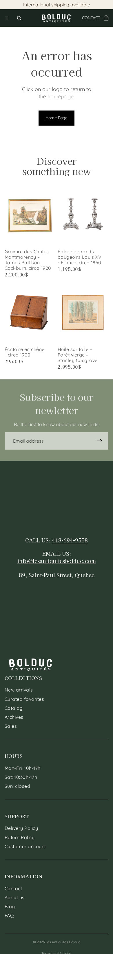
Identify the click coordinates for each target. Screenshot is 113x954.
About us (15, 897)
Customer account (25, 846)
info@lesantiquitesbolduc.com (56, 560)
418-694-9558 (70, 540)
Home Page (56, 117)
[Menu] (6, 18)
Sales (11, 726)
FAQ (9, 916)
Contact (13, 888)
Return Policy (19, 837)
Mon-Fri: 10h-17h (23, 768)
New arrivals (19, 690)
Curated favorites (24, 699)
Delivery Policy (21, 828)
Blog (10, 906)
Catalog (14, 708)
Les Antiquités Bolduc (62, 942)
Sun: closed (17, 786)
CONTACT (93, 17)
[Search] (19, 18)
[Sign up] (100, 441)
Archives (14, 717)
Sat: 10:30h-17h (21, 777)
